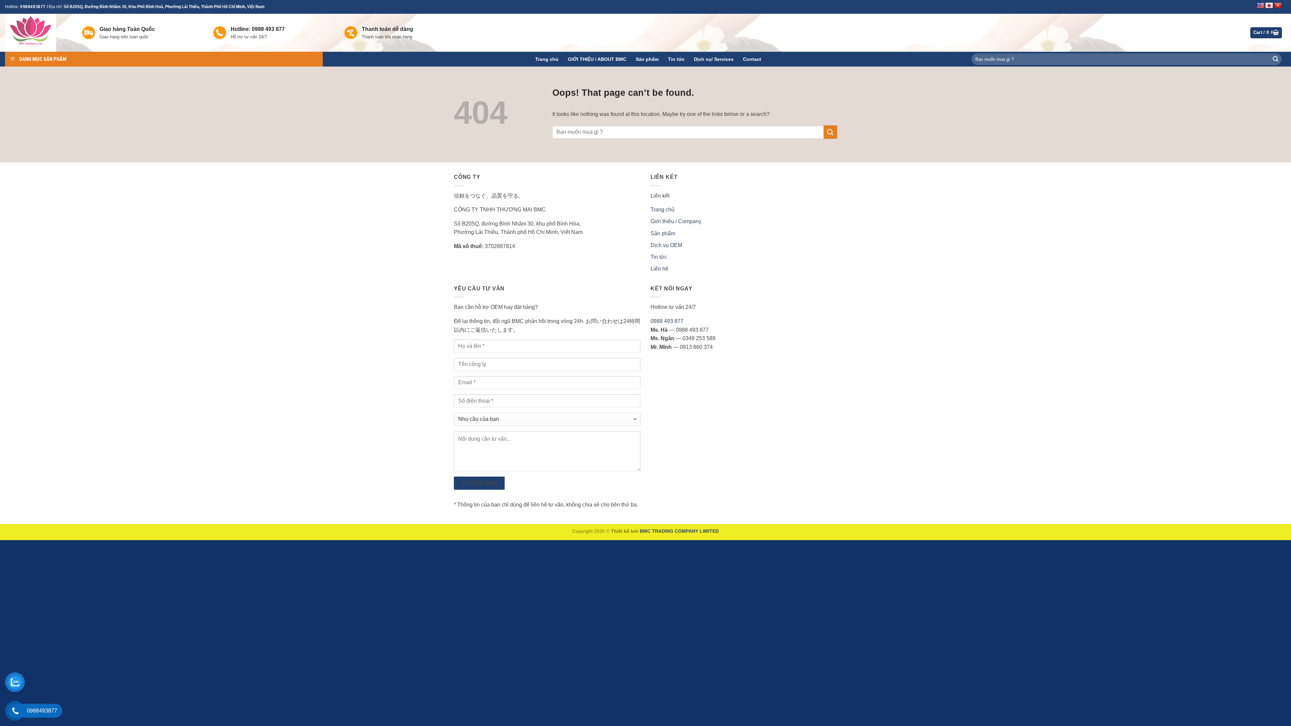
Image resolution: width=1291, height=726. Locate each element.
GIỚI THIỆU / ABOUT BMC (597, 59)
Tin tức (676, 59)
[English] (1260, 5)
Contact (752, 59)
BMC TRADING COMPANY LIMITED (679, 531)
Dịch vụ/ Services (714, 59)
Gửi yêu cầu (479, 483)
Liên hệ (659, 269)
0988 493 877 (667, 321)
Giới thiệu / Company (676, 221)
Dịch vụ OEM (666, 245)
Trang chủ (546, 59)
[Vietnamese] (1278, 5)
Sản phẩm (647, 59)
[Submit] (1275, 59)
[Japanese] (1269, 5)
